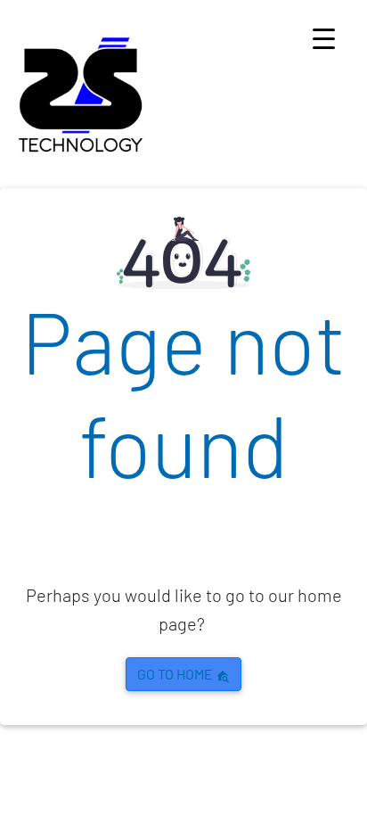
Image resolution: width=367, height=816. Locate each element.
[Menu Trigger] (323, 37)
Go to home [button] (176, 673)
